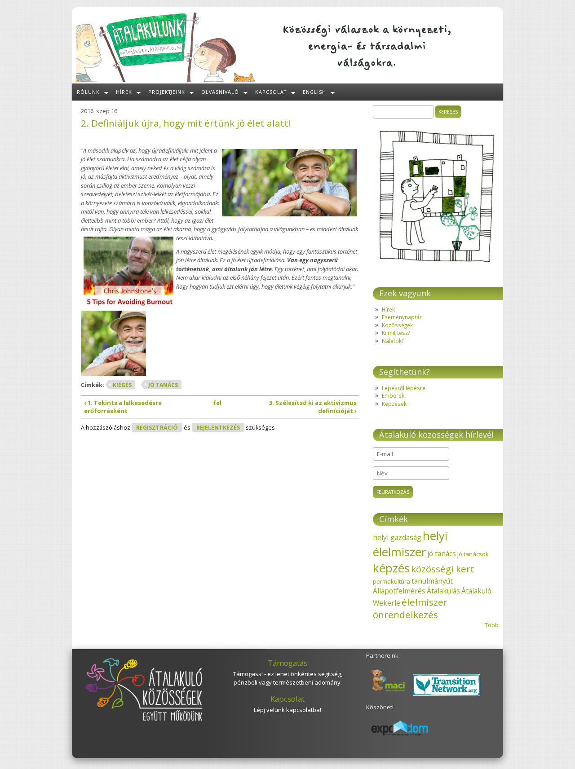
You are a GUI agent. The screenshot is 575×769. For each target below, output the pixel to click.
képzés (391, 568)
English (314, 91)
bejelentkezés (218, 427)
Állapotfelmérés (399, 591)
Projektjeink (167, 91)
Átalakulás (443, 591)
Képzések (394, 403)
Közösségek (397, 325)
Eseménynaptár (402, 317)
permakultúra (391, 581)
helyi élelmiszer (410, 543)
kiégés (122, 385)
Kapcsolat (271, 91)
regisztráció (157, 427)
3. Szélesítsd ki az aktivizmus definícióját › (313, 407)
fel (217, 403)
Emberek (393, 395)
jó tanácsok (473, 554)
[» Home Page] (166, 79)
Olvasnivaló (220, 91)
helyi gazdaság (397, 537)
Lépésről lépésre (403, 387)
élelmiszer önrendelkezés (410, 608)
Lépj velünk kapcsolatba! (287, 710)
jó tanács (163, 385)
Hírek (124, 91)
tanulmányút (432, 581)
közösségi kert (442, 568)
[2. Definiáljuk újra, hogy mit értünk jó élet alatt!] (115, 345)
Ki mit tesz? (396, 332)
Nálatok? (392, 340)
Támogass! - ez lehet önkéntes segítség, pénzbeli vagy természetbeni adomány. (287, 678)
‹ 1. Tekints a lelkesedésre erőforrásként (123, 407)
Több (492, 625)
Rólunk (88, 91)
